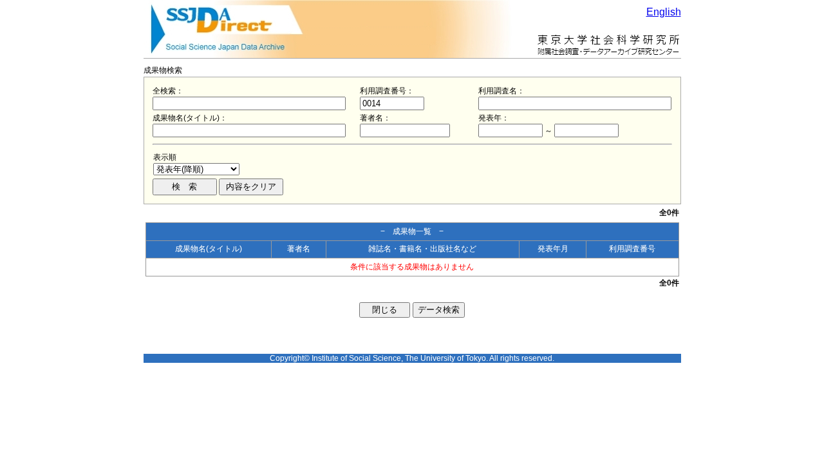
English (663, 11)
